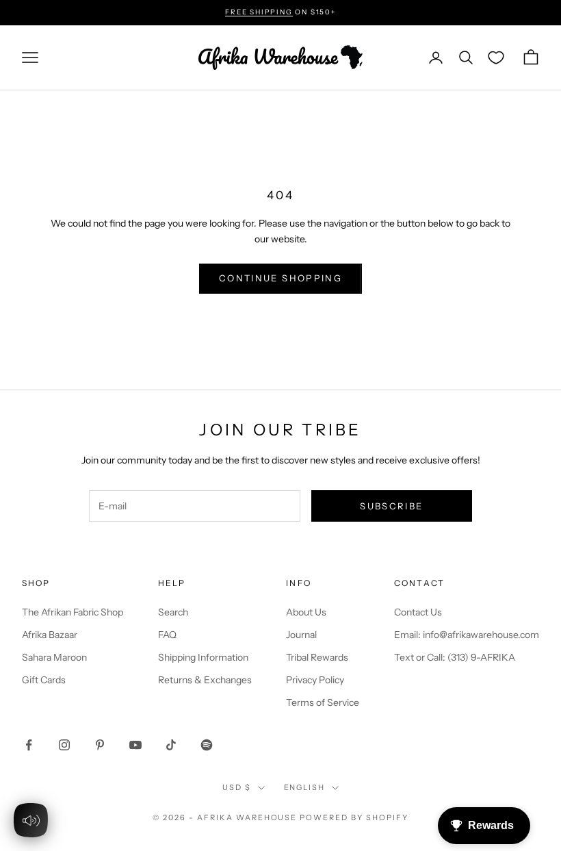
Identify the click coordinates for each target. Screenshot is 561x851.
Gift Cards (44, 680)
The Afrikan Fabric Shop (72, 612)
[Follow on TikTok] (171, 745)
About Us (306, 612)
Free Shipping (258, 12)
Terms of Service (322, 702)
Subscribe (391, 505)
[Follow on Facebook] (29, 745)
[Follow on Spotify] (206, 745)
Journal (301, 634)
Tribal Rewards (317, 657)
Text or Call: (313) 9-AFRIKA (454, 657)
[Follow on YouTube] (135, 745)
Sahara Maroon (54, 657)
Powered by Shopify (354, 817)
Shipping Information (203, 657)
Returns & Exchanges (205, 680)
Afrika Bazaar (49, 634)
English (305, 787)
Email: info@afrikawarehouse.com (466, 634)
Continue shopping (280, 277)
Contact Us (418, 612)
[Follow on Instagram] (64, 745)
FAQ (167, 634)
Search (173, 612)
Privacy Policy (315, 680)
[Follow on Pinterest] (100, 745)
